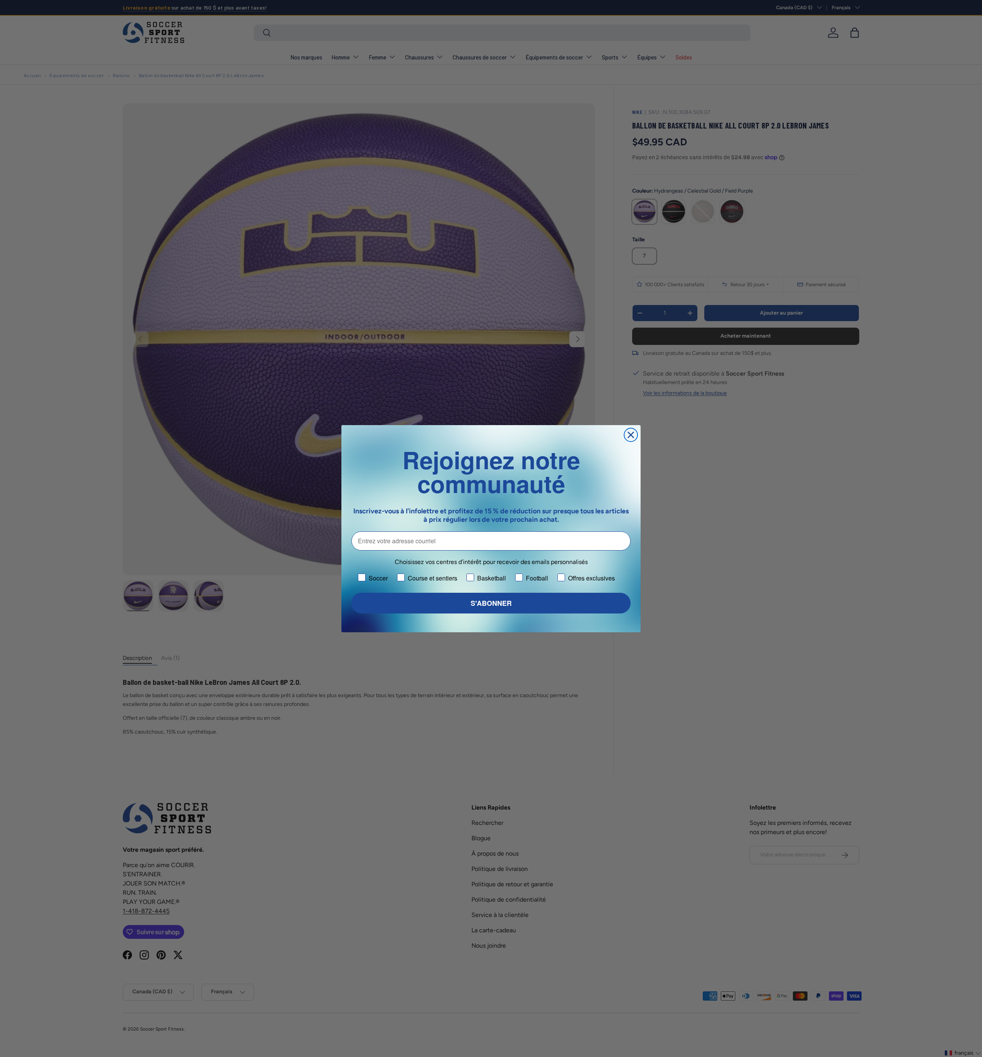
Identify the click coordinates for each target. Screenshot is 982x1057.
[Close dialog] (631, 435)
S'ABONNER (491, 603)
